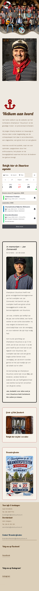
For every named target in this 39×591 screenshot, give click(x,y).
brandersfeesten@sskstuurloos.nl (14, 538)
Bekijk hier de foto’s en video (17, 436)
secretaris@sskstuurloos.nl (12, 527)
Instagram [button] (6, 576)
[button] (36, 5)
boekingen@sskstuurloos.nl (12, 515)
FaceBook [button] (6, 555)
